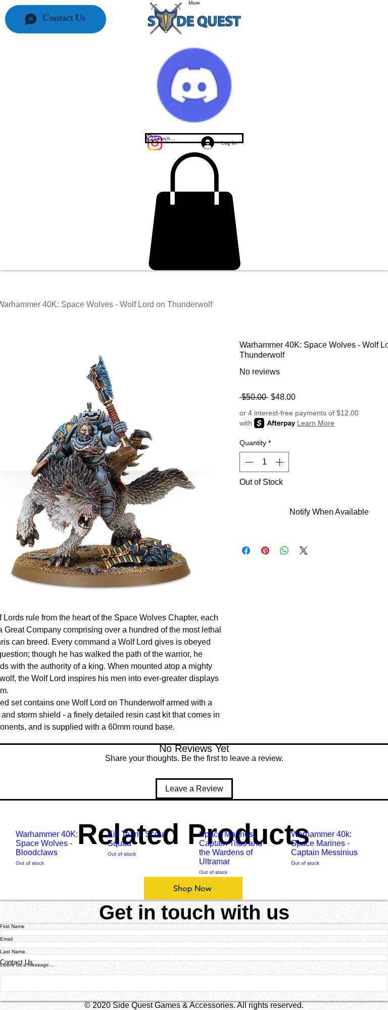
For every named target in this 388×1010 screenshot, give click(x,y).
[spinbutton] (264, 462)
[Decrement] (248, 462)
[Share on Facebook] (246, 550)
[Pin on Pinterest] (265, 550)
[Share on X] (304, 550)
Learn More (315, 423)
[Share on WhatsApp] (284, 550)
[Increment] (280, 462)
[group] (194, 852)
